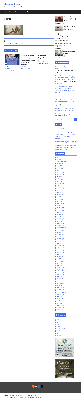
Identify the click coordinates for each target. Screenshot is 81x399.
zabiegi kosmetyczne (69, 147)
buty (66, 128)
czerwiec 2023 (60, 194)
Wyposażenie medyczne (63, 334)
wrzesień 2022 (60, 209)
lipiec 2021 (59, 232)
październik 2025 (61, 161)
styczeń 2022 (60, 223)
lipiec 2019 (59, 276)
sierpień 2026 (60, 158)
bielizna (62, 129)
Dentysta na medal (69, 26)
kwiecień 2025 (60, 167)
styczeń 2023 (60, 203)
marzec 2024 (60, 180)
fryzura (67, 130)
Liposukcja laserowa (67, 134)
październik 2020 (61, 249)
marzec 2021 (60, 240)
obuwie (67, 139)
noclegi (64, 139)
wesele (71, 145)
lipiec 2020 (59, 254)
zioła (62, 149)
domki (65, 130)
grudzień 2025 (60, 159)
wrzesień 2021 (60, 229)
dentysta (69, 128)
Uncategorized (61, 328)
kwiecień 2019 (60, 282)
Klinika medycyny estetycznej (63, 132)
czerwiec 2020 (60, 256)
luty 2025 (59, 170)
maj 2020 (59, 258)
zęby (64, 149)
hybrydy (70, 130)
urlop (73, 143)
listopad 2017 (60, 309)
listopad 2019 (60, 269)
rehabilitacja (72, 141)
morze (61, 139)
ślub (66, 149)
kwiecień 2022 (60, 218)
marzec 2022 (60, 220)
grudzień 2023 (60, 183)
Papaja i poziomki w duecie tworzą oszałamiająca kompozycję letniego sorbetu (66, 36)
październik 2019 (61, 271)
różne (75, 141)
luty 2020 (59, 263)
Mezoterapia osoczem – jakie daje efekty (69, 19)
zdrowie (58, 149)
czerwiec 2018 (60, 298)
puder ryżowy (67, 141)
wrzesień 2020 (60, 251)
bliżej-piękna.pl (12, 4)
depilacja (72, 128)
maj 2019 (59, 280)
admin (7, 66)
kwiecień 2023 (60, 198)
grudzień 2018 (60, 289)
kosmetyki (71, 132)
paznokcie (62, 141)
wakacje (68, 145)
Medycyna (17, 12)
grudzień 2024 (60, 172)
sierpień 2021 (60, 231)
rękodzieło (57, 143)
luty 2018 (59, 303)
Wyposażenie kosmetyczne (64, 332)
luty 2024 (59, 181)
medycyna (61, 136)
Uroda (29, 12)
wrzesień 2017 (60, 311)
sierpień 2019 (60, 274)
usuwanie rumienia (63, 145)
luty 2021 (59, 241)
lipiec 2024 (59, 176)
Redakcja (25, 66)
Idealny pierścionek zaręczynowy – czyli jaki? (10, 61)
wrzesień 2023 (60, 189)
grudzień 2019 (60, 267)
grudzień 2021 (60, 225)
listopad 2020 (60, 247)
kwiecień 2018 (60, 302)
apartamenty (57, 128)
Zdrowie (35, 12)
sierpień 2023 (60, 190)
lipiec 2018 (59, 296)
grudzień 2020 (60, 245)
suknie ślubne (61, 143)
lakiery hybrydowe (59, 134)
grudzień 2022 (60, 205)
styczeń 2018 (60, 305)
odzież (70, 139)
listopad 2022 (60, 207)
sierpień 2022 (60, 211)
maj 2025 (59, 165)
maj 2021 (59, 236)
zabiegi (64, 147)
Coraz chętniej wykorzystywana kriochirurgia (42, 57)
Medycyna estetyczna (68, 136)
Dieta (58, 319)
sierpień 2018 (60, 294)
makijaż (73, 134)
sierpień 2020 (60, 252)
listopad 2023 (60, 185)
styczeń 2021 (60, 243)
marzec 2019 (60, 283)
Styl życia (59, 326)
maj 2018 (59, 300)
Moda (58, 323)
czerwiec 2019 (60, 278)
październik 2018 (61, 293)
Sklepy (23, 12)
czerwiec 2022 (60, 214)
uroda (57, 145)
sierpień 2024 (60, 174)
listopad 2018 (60, 291)
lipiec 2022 (59, 212)
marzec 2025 (60, 169)
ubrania (70, 143)
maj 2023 (59, 196)
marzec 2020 (60, 262)
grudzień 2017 (60, 307)
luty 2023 (59, 201)
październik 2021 (61, 227)
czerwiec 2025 (60, 163)
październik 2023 (61, 187)
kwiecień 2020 (60, 260)
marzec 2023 (60, 200)
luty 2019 (59, 285)
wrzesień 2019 (60, 272)
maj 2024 (59, 178)
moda (57, 138)
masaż (56, 136)
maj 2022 (59, 216)
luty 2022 (59, 221)
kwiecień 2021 (60, 238)
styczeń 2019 (60, 287)
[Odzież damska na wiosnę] (59, 55)
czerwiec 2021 (60, 234)
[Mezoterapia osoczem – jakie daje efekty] (59, 21)
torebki (66, 143)
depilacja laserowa (60, 130)
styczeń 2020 (60, 265)
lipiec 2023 (59, 192)
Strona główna (9, 12)
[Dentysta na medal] (59, 31)
